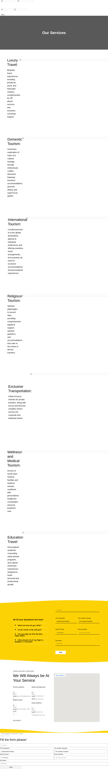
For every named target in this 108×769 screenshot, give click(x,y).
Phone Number (82, 629)
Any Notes (58, 640)
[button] (30, 625)
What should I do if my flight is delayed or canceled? (29, 641)
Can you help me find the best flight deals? (28, 635)
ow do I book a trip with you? (30, 630)
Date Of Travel (59, 629)
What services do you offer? (29, 625)
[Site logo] (9, 3)
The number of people (84, 618)
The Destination (60, 618)
